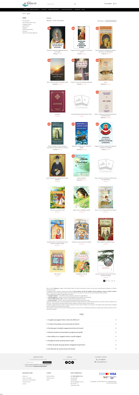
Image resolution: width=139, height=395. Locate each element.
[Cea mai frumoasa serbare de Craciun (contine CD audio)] (105, 261)
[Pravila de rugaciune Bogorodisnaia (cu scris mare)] (57, 37)
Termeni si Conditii (26, 378)
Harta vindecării (81, 178)
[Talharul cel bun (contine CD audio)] (81, 229)
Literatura (24, 31)
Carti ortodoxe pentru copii (28, 22)
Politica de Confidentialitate (40, 366)
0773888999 (102, 359)
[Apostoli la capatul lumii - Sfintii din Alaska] (81, 133)
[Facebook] (66, 362)
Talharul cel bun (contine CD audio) (81, 242)
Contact (24, 383)
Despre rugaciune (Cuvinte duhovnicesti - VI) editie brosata (106, 114)
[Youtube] (69, 362)
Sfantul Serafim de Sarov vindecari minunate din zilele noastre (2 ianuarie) (57, 146)
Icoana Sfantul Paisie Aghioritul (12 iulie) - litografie (57, 178)
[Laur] (105, 69)
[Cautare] (74, 4)
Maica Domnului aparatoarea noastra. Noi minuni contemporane (105, 51)
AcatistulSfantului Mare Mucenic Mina (81, 114)
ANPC (48, 380)
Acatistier (57, 114)
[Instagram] (72, 362)
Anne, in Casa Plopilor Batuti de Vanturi (105, 210)
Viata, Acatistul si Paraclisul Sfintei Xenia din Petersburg (106, 178)
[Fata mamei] (57, 261)
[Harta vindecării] (81, 165)
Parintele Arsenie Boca (27, 29)
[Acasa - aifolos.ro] (30, 4)
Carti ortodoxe (25, 20)
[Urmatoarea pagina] (114, 281)
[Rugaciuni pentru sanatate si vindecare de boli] (81, 37)
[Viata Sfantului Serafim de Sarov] (105, 229)
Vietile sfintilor (25, 26)
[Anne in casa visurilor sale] (57, 197)
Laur (105, 82)
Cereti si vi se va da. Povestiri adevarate (81, 82)
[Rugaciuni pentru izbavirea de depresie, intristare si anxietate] (105, 133)
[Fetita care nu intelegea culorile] (81, 197)
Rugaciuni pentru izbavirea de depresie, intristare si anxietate (106, 146)
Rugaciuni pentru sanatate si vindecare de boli (81, 51)
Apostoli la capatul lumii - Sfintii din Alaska (81, 146)
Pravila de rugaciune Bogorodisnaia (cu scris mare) (57, 51)
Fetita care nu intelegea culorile (81, 210)
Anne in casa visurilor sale (57, 210)
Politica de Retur (50, 378)
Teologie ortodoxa (26, 24)
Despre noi (25, 376)
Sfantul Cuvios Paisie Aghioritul (29, 33)
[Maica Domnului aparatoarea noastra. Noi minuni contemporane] (105, 37)
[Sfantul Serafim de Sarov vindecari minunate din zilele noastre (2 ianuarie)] (57, 133)
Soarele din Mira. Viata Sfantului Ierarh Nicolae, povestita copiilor (57, 242)
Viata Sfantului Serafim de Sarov (105, 242)
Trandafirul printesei (81, 274)
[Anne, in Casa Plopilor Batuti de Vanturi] (105, 197)
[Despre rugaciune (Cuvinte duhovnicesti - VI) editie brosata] (105, 101)
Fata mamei (57, 274)
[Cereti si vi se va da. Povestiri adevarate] (81, 69)
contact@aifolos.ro (101, 362)
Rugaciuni (24, 27)
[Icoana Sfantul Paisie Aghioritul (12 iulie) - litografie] (57, 165)
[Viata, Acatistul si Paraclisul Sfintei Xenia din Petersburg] (105, 165)
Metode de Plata (50, 376)
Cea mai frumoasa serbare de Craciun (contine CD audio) (105, 274)
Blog (83, 9)
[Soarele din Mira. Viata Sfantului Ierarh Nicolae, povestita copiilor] (57, 229)
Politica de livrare (26, 382)
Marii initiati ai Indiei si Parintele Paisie (57, 82)
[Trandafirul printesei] (81, 261)
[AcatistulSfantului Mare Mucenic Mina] (81, 101)
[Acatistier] (57, 101)
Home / (24, 13)
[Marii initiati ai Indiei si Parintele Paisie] (57, 69)
